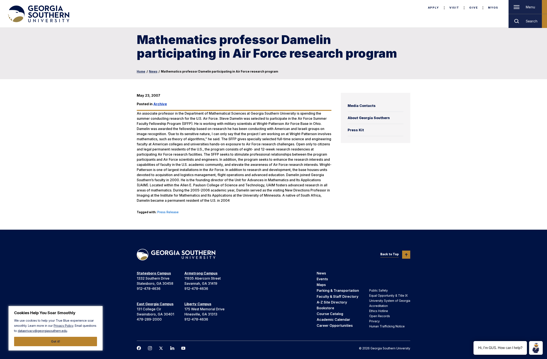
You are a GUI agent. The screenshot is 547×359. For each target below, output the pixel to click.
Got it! (55, 341)
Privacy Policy (63, 325)
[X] (161, 348)
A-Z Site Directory (332, 302)
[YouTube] (183, 348)
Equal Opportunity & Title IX (388, 295)
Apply (433, 7)
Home (141, 71)
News (153, 71)
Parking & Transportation (338, 290)
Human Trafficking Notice (387, 326)
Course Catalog (330, 314)
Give (473, 7)
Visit (454, 7)
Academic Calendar (333, 319)
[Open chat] (536, 348)
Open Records (379, 316)
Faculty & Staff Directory (337, 296)
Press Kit (356, 130)
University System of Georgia (389, 300)
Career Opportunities (335, 325)
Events (322, 279)
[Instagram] (150, 348)
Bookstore (325, 308)
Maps (321, 285)
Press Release (168, 212)
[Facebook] (139, 348)
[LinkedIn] (172, 348)
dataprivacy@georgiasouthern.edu (42, 331)
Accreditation (378, 306)
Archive (160, 104)
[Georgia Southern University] (38, 14)
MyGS (493, 7)
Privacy (374, 321)
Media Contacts (362, 106)
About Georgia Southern (369, 118)
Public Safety (378, 290)
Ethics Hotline (378, 311)
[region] (56, 328)
